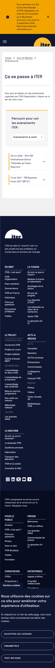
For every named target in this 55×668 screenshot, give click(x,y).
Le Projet (11, 335)
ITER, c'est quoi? (13, 272)
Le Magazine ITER (34, 372)
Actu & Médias (25, 58)
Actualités (32, 348)
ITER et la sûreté (13, 464)
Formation (10, 560)
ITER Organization (11, 278)
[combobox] (28, 137)
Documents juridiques (10, 310)
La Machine (11, 431)
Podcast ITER (34, 378)
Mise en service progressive (12, 392)
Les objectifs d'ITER (34, 301)
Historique (10, 298)
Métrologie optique (10, 406)
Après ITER (33, 316)
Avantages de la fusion (35, 287)
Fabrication (10, 452)
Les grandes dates (11, 418)
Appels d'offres (35, 577)
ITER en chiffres (35, 526)
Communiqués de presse (36, 539)
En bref (9, 267)
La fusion (33, 267)
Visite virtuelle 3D (35, 398)
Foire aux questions (10, 303)
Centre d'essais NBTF (12, 360)
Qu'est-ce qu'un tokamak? (13, 437)
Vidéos (31, 392)
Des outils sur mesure (11, 399)
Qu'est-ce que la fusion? (36, 273)
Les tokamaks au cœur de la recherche (36, 309)
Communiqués (35, 367)
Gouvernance (11, 288)
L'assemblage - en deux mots (12, 371)
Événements (34, 362)
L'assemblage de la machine (13, 378)
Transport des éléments (11, 458)
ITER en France (12, 293)
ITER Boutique (12, 550)
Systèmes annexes (14, 448)
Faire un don (11, 546)
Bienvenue (33, 521)
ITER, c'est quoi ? (13, 530)
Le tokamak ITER (13, 443)
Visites (8, 316)
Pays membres (12, 284)
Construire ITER (12, 345)
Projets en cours (13, 350)
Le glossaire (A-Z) (35, 322)
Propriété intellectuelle (34, 582)
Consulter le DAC (13, 468)
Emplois (9, 525)
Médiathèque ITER (34, 405)
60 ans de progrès (32, 294)
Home (8, 58)
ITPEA (8, 577)
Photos (31, 388)
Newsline (32, 353)
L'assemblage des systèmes (11, 385)
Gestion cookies (11, 585)
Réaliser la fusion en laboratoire (36, 280)
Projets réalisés (12, 354)
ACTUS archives (36, 358)
